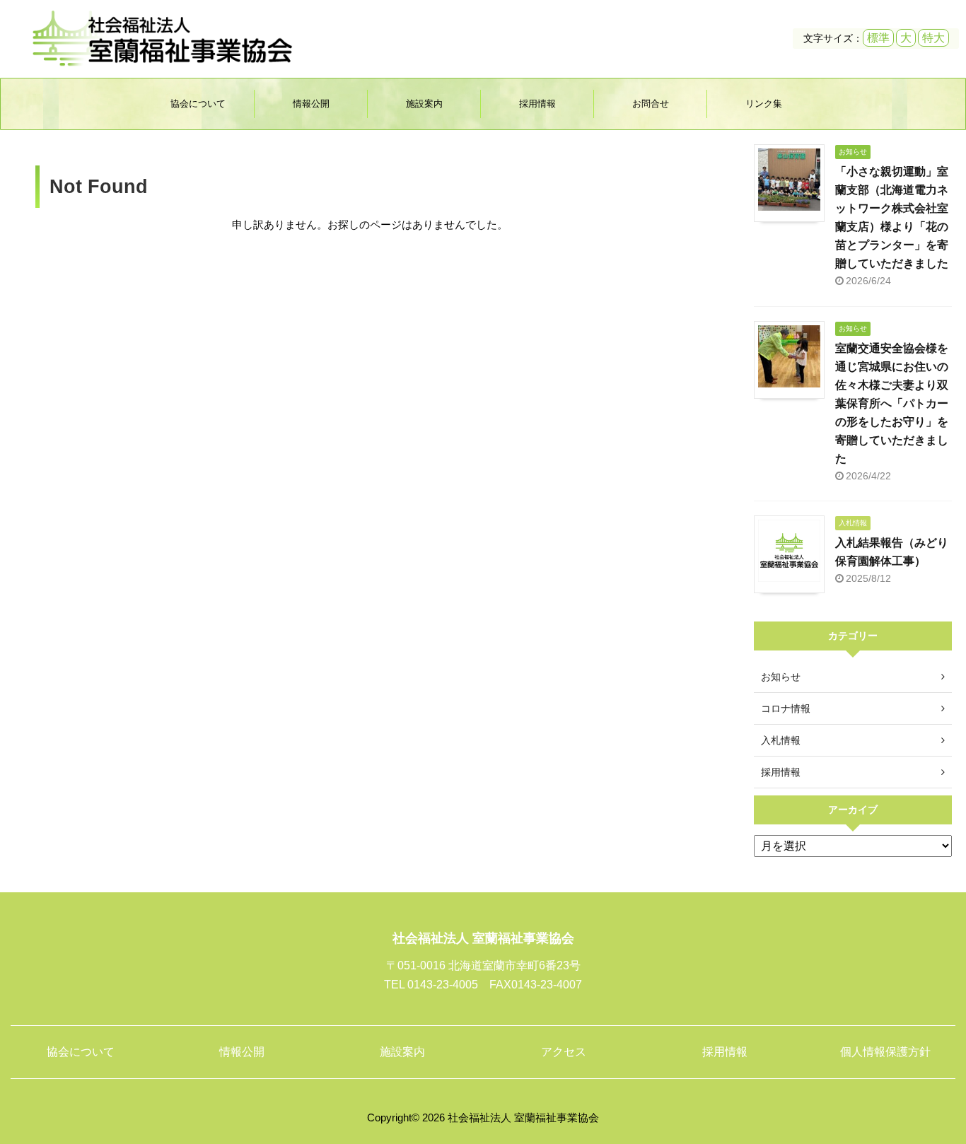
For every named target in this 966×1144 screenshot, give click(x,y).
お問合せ (650, 103)
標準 (878, 38)
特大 (933, 38)
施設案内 (424, 103)
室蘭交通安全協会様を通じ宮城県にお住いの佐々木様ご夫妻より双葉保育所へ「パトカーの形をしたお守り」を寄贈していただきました (891, 403)
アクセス (563, 1052)
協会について (198, 103)
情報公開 (311, 103)
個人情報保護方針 (885, 1052)
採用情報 (537, 103)
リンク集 (763, 103)
